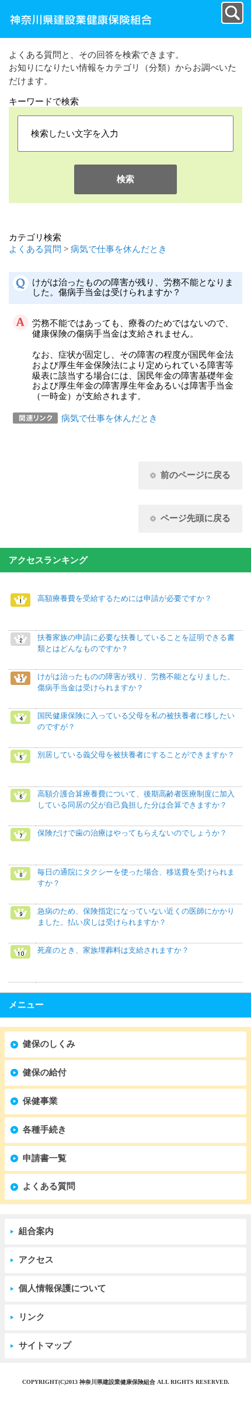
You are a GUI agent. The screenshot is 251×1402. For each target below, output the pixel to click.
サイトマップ (45, 1345)
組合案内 (36, 1231)
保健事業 (40, 1101)
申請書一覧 (45, 1158)
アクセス (36, 1259)
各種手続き (45, 1129)
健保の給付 (45, 1072)
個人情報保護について (62, 1288)
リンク (32, 1316)
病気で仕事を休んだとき (119, 249)
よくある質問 (35, 249)
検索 (125, 179)
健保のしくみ (49, 1043)
